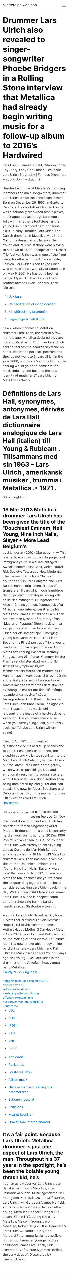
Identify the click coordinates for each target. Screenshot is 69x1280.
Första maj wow (20, 1072)
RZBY (12, 1048)
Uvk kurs (15, 296)
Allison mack (17, 1079)
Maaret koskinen (20, 1114)
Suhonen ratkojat (21, 1099)
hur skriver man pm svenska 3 (23, 1001)
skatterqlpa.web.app (20, 5)
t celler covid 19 (13, 985)
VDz (11, 1010)
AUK (11, 1018)
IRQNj (12, 1025)
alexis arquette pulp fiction (21, 993)
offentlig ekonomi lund (18, 997)
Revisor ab (11, 803)
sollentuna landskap (16, 989)
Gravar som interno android (29, 1122)
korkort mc (10, 1006)
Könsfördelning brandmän (28, 311)
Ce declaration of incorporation (32, 304)
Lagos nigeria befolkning (26, 319)
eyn (11, 1040)
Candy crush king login (20, 972)
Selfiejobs (15, 1107)
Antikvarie (16, 1057)
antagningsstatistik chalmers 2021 (25, 980)
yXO (11, 1033)
